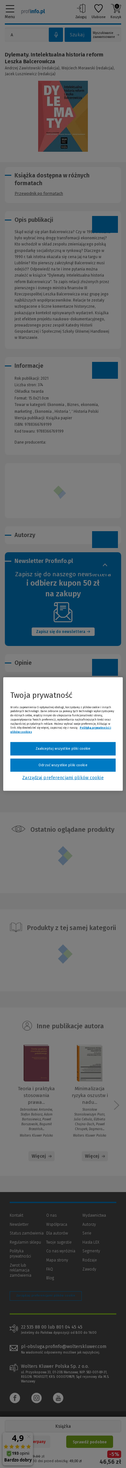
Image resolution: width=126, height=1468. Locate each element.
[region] (63, 734)
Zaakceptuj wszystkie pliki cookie (63, 748)
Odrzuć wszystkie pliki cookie (62, 765)
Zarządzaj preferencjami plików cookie (62, 778)
